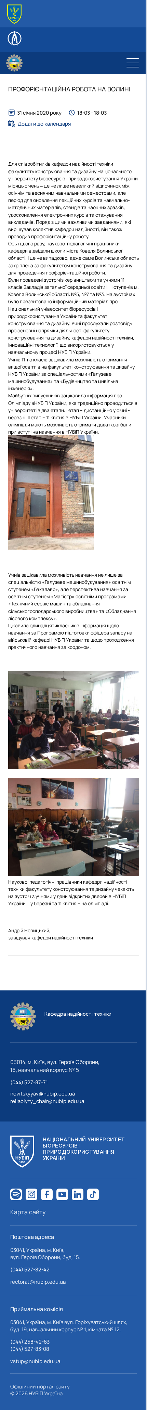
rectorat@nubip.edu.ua (38, 1281)
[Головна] (14, 14)
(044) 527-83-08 (29, 1349)
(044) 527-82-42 (30, 1269)
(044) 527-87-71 (29, 1082)
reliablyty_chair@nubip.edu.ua (47, 1101)
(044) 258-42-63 (30, 1341)
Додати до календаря (44, 123)
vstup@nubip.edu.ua (35, 1361)
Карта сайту (28, 1212)
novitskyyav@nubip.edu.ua (42, 1093)
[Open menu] (132, 62)
